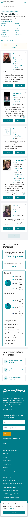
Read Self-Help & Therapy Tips (16, 370)
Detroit (3, 28)
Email (8, 85)
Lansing (16, 28)
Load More (14, 236)
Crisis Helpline (7, 447)
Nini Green (16, 206)
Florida (22, 178)
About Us (5, 454)
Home (2, 11)
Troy (16, 32)
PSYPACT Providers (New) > (11, 497)
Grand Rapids (4, 26)
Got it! (14, 512)
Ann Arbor (3, 23)
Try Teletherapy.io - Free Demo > (12, 494)
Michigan (17, 101)
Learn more (11, 508)
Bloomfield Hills (18, 26)
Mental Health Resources (10, 450)
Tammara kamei (17, 129)
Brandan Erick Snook (17, 94)
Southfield (3, 32)
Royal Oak (3, 34)
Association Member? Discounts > (12, 484)
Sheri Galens (17, 54)
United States (9, 11)
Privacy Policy (7, 464)
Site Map (5, 467)
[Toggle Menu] (25, 2)
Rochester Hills (18, 34)
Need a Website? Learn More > (11, 491)
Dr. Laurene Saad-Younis (18, 161)
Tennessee (18, 137)
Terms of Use (6, 461)
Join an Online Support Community (15, 378)
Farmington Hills (5, 30)
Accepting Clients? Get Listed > (12, 480)
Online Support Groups (9, 471)
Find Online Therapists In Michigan (15, 361)
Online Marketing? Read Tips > (11, 487)
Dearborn (17, 30)
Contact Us (6, 457)
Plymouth (17, 23)
